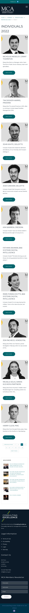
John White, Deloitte (13, 144)
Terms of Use (7, 539)
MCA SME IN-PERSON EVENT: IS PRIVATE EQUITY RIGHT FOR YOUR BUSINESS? (17, 489)
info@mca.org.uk (5, 572)
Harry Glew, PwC (11, 426)
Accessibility (6, 541)
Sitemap (5, 549)
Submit (6, 596)
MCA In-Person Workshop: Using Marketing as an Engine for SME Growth (17, 465)
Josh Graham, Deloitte (13, 186)
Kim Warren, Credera (13, 227)
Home (3, 17)
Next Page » (14, 450)
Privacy (5, 544)
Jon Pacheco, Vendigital (14, 340)
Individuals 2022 (6, 19)
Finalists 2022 (19, 17)
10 (22, 447)
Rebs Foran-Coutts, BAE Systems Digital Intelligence (14, 296)
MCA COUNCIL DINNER (15, 495)
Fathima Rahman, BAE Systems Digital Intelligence (12, 250)
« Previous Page (8, 444)
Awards (9, 17)
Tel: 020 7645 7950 (6, 569)
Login (4, 547)
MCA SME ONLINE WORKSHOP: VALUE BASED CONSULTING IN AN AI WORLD (17, 481)
